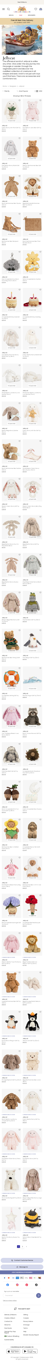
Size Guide (8, 1328)
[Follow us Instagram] (17, 1286)
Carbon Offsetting (12, 1336)
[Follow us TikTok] (36, 1286)
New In (11, 15)
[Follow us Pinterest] (26, 1286)
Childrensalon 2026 (26, 1357)
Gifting (25, 1315)
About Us (7, 1325)
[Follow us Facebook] (7, 1286)
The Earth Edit (24, 1309)
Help (24, 1331)
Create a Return (9, 1318)
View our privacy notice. (10, 1300)
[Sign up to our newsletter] (38, 1295)
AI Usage (26, 1325)
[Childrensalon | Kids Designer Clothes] (22, 8)
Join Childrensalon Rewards (22, 1272)
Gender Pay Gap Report (10, 1332)
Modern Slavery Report (31, 1335)
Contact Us (8, 1321)
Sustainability (9, 1340)
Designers (31, 15)
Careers (26, 1318)
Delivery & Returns (10, 1315)
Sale (20, 15)
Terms (25, 1328)
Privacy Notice (28, 1321)
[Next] (26, 1246)
